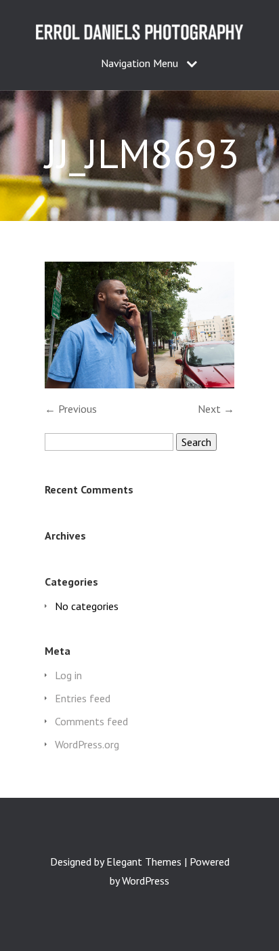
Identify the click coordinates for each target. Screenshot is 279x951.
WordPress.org (87, 744)
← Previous (71, 409)
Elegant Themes (143, 861)
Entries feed (82, 698)
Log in (68, 675)
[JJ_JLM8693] (139, 384)
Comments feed (91, 721)
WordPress (145, 880)
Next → (216, 409)
